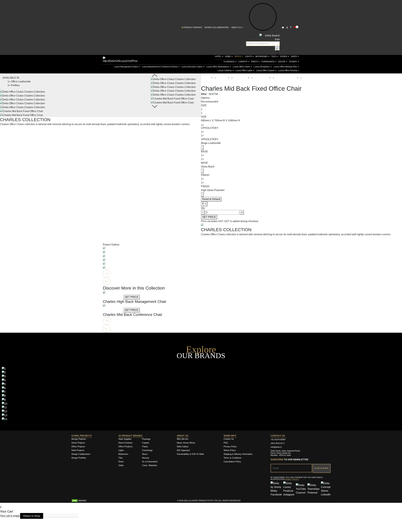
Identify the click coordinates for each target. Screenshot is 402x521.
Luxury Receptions (262, 67)
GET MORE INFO (113, 297)
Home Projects (78, 443)
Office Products (125, 446)
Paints (254, 62)
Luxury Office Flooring (287, 70)
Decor (282, 62)
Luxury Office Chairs (241, 67)
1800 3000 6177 (278, 443)
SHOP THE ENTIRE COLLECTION (20, 130)
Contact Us (229, 439)
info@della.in (276, 447)
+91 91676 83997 (278, 439)
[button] (201, 321)
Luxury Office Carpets (265, 70)
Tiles (274, 56)
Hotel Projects (77, 450)
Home (228, 56)
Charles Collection (285, 77)
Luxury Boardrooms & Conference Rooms (160, 67)
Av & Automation (150, 461)
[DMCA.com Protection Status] (79, 500)
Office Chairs (261, 77)
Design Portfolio (78, 458)
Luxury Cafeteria (225, 70)
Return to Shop (31, 516)
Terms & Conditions (233, 458)
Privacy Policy (230, 446)
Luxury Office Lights (244, 70)
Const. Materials (149, 465)
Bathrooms (261, 56)
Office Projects (78, 446)
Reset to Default (211, 199)
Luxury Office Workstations (217, 67)
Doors (284, 56)
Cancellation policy (232, 461)
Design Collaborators (216, 27)
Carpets (243, 62)
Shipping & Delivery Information (238, 454)
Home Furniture (125, 443)
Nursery (145, 458)
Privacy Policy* (292, 479)
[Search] (277, 48)
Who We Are (182, 439)
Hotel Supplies (125, 439)
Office (238, 56)
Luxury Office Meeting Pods (285, 67)
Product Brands (191, 27)
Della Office (240, 77)
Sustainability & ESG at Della (190, 454)
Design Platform (79, 439)
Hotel (218, 56)
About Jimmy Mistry (186, 443)
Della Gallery (182, 446)
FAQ (226, 443)
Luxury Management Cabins (126, 67)
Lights (248, 56)
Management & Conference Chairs (322, 77)
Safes (294, 56)
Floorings (229, 62)
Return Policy (230, 450)
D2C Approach (183, 450)
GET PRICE (209, 217)
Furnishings (268, 62)
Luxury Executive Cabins (192, 67)
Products (222, 77)
